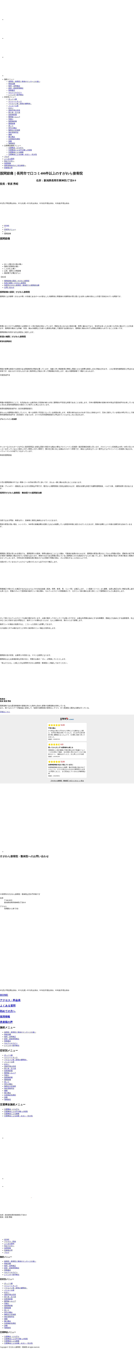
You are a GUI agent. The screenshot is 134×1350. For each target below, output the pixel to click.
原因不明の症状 (14, 110)
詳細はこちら (5, 712)
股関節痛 (11, 123)
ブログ (6, 157)
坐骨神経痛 (12, 115)
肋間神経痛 (12, 121)
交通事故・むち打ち (15, 148)
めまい (10, 108)
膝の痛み (11, 137)
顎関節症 (11, 143)
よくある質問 (9, 159)
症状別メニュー (10, 229)
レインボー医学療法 (15, 95)
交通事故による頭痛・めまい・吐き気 (22, 154)
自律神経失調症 (14, 139)
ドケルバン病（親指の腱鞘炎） (20, 104)
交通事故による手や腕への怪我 (20, 150)
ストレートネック (15, 101)
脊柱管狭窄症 (13, 132)
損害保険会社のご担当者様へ (15, 165)
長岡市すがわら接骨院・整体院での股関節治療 (21, 285)
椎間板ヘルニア (14, 117)
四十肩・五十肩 (14, 112)
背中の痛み (12, 128)
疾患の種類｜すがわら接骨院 (15, 283)
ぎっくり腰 (12, 99)
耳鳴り (10, 119)
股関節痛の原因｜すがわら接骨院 (16, 281)
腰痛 (10, 134)
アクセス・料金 (10, 1241)
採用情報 (7, 163)
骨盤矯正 (11, 90)
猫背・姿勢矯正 (14, 86)
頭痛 (10, 141)
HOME (6, 225)
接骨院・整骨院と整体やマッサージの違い (24, 81)
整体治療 (11, 84)
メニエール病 (13, 106)
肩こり (10, 126)
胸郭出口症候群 (14, 130)
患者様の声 (8, 168)
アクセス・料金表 (10, 1000)
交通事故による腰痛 (15, 152)
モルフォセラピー (15, 92)
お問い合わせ (9, 287)
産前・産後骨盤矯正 (15, 88)
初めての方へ (9, 161)
